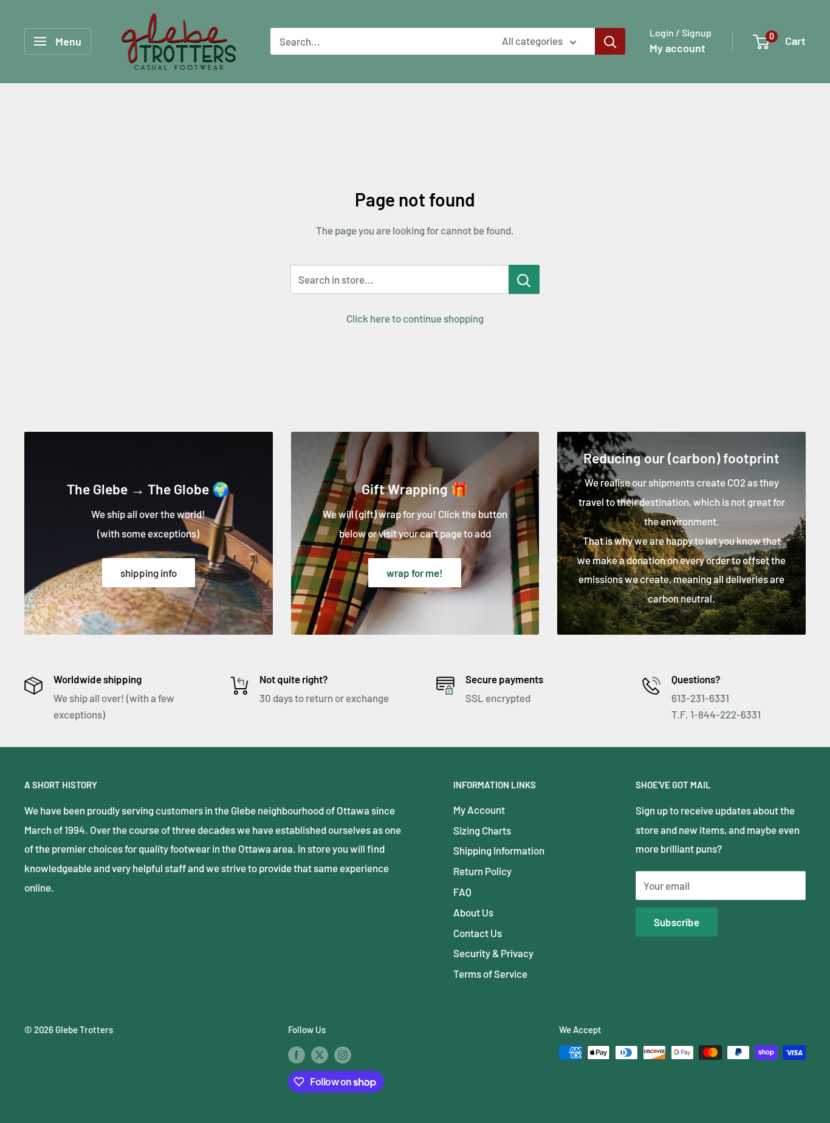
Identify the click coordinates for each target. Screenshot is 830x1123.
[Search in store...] (524, 279)
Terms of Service (490, 974)
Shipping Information (498, 850)
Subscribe (676, 922)
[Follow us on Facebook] (296, 1054)
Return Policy (482, 871)
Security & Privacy (493, 953)
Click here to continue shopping (415, 318)
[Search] (610, 41)
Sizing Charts (482, 830)
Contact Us (477, 933)
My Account (479, 810)
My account (677, 48)
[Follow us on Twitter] (319, 1054)
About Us (473, 912)
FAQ (462, 892)
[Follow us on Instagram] (342, 1054)
